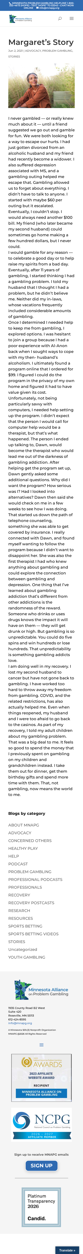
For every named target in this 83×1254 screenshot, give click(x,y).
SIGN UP (42, 1165)
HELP (13, 856)
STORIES (14, 56)
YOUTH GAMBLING (26, 957)
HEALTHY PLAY (23, 848)
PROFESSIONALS (25, 887)
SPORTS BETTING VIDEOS (33, 934)
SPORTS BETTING (25, 926)
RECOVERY (19, 895)
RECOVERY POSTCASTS (31, 903)
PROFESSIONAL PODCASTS (35, 879)
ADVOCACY (33, 50)
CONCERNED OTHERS (30, 840)
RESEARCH (19, 910)
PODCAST (18, 864)
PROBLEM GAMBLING (57, 50)
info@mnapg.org (20, 1023)
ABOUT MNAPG (23, 825)
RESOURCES (20, 918)
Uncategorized (22, 949)
